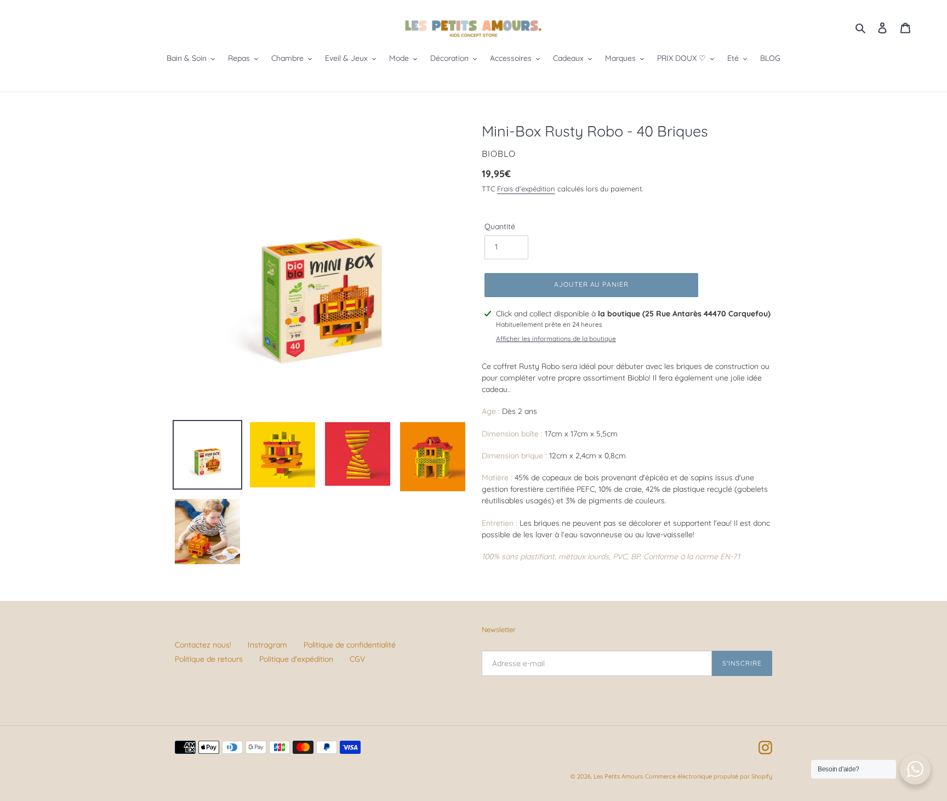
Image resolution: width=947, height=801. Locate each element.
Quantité (499, 226)
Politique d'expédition (296, 659)
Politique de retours (209, 659)
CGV (357, 659)
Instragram (267, 645)
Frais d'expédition (526, 188)
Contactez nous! (203, 645)
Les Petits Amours (618, 776)
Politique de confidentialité (350, 645)
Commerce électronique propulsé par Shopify (708, 776)
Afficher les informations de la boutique (556, 338)
